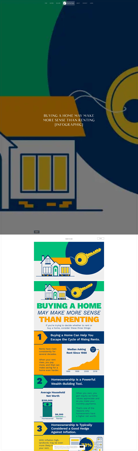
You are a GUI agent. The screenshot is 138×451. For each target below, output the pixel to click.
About (78, 3)
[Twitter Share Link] (100, 241)
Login (91, 3)
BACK (36, 231)
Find (46, 3)
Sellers (58, 3)
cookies (65, 446)
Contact (85, 3)
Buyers (52, 3)
